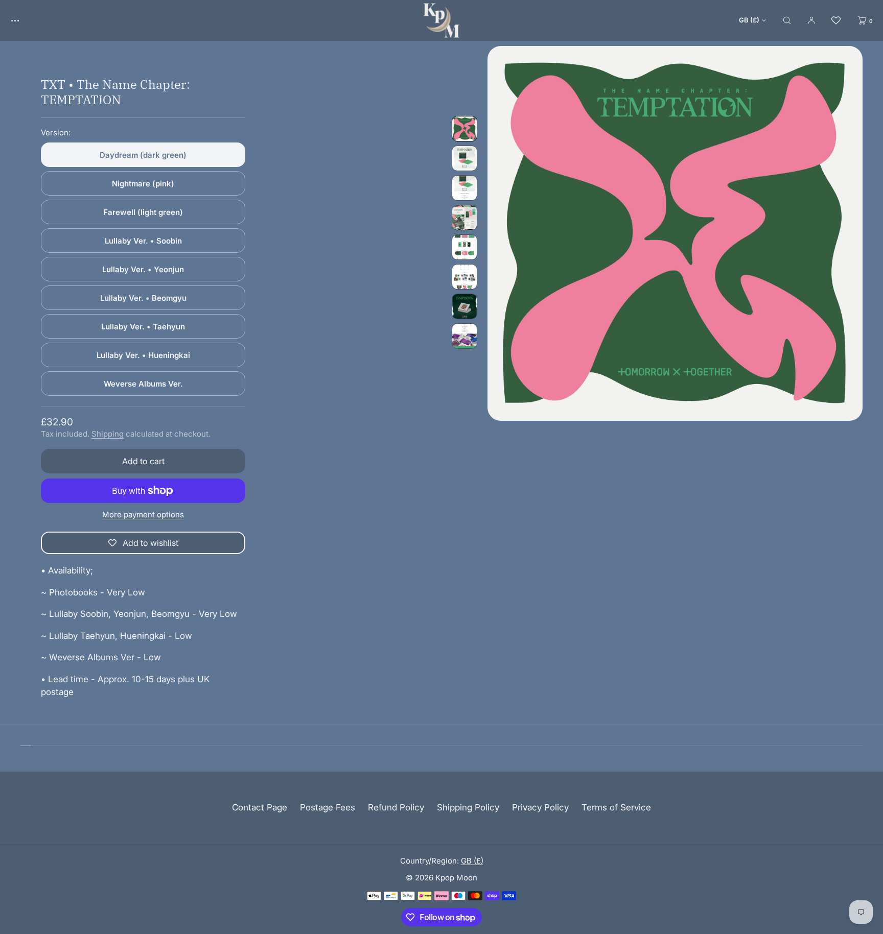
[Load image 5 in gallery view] (464, 247)
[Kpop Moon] (441, 20)
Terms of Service (616, 807)
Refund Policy (396, 807)
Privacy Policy (540, 807)
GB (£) (749, 20)
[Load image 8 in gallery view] (464, 336)
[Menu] (22, 20)
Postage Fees (327, 807)
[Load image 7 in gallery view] (464, 306)
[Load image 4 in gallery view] (464, 217)
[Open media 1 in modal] (675, 233)
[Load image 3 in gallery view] (464, 188)
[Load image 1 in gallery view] (464, 128)
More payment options (143, 514)
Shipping (107, 434)
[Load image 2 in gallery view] (464, 158)
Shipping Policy (468, 807)
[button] (787, 20)
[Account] (811, 20)
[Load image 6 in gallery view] (464, 277)
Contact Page (259, 807)
